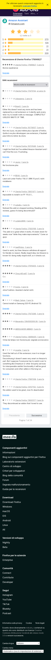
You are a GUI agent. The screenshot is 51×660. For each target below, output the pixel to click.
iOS (4, 516)
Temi (26, 13)
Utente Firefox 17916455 (25, 266)
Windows (7, 506)
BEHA (17, 175)
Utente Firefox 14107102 (25, 387)
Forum (5, 480)
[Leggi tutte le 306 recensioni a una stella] (25, 53)
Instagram (7, 595)
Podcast (6, 613)
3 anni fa (40, 65)
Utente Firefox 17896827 (25, 65)
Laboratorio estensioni (14, 461)
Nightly (6, 542)
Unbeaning (19, 99)
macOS (6, 511)
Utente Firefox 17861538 (25, 379)
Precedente (14, 415)
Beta (4, 547)
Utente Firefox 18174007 (25, 127)
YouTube (7, 599)
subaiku (18, 205)
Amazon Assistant (18, 20)
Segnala (5, 73)
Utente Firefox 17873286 (25, 314)
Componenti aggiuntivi (14, 448)
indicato (29, 628)
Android (6, 520)
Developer (7, 582)
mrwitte (18, 350)
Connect (6, 573)
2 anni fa (28, 99)
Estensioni (17, 13)
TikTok (6, 604)
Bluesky (6, 608)
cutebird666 (20, 221)
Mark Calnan (20, 300)
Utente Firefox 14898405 (25, 337)
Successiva (37, 415)
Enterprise (7, 560)
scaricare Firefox (30, 6)
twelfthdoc (19, 247)
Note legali (40, 623)
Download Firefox (11, 502)
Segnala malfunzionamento (16, 484)
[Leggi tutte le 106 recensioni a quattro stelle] (25, 43)
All (3, 529)
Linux (5, 525)
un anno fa (41, 91)
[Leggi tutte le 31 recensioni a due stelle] (25, 50)
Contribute (7, 577)
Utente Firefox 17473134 (25, 91)
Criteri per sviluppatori (13, 471)
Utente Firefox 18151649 (25, 146)
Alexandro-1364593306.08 (26, 321)
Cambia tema (7, 648)
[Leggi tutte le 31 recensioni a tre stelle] (25, 46)
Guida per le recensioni (14, 489)
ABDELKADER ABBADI (24, 329)
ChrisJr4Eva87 (21, 273)
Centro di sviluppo (11, 466)
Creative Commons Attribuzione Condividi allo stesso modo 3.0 (23, 633)
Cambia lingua (8, 643)
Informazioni (8, 452)
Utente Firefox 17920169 (25, 229)
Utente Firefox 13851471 (25, 191)
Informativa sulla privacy (12, 623)
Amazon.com (18, 23)
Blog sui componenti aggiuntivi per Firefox (24, 457)
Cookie (29, 623)
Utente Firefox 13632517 (25, 400)
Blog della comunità (12, 475)
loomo (17, 287)
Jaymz (17, 162)
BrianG (18, 106)
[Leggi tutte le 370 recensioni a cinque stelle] (25, 39)
